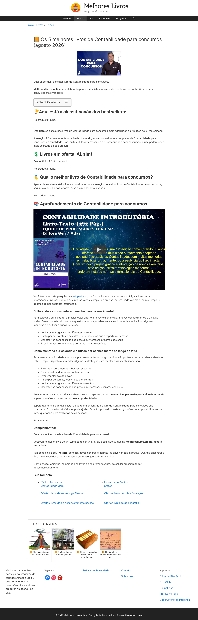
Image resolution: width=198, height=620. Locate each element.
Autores (67, 18)
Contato (125, 570)
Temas (80, 18)
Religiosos (121, 18)
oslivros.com (135, 615)
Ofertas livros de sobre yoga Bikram (62, 493)
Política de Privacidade (96, 570)
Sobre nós (127, 576)
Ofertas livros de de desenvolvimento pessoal (67, 502)
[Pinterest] (60, 577)
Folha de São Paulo (171, 576)
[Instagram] (54, 577)
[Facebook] (47, 577)
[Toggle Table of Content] (65, 102)
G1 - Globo (166, 582)
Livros (39, 25)
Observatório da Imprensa (175, 599)
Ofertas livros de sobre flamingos (123, 493)
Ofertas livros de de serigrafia (121, 502)
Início (31, 25)
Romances (104, 18)
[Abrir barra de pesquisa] (133, 18)
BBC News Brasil (169, 594)
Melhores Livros (106, 6)
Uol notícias (166, 588)
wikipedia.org (80, 296)
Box (91, 18)
